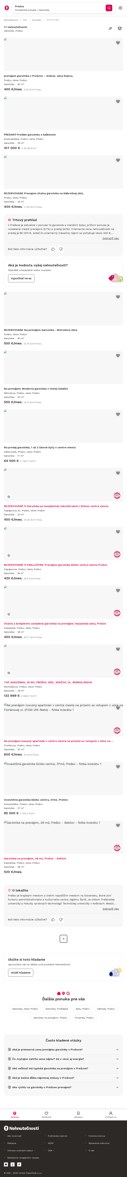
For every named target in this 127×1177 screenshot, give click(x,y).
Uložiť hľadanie (20, 972)
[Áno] (53, 249)
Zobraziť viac (111, 238)
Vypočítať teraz (21, 278)
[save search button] (119, 28)
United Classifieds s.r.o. (30, 1173)
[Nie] (61, 249)
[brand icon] (7, 8)
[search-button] (109, 8)
